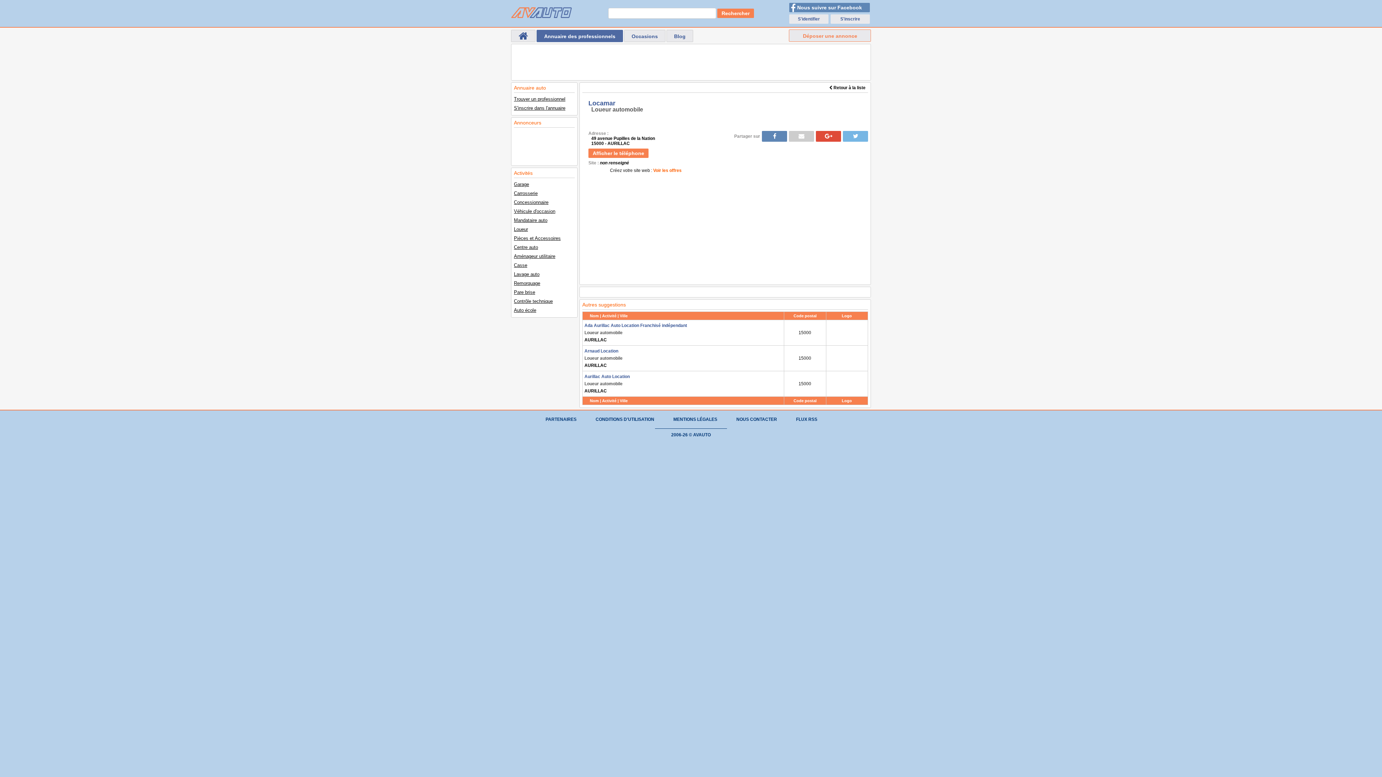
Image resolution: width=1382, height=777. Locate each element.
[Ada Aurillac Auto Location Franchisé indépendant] (847, 332)
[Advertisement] (691, 62)
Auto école (525, 310)
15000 (805, 332)
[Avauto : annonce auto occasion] (541, 12)
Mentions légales (695, 419)
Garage (521, 184)
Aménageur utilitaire (534, 256)
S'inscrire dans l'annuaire (539, 108)
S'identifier (809, 19)
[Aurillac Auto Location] (847, 383)
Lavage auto (526, 274)
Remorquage (527, 283)
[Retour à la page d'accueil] (523, 36)
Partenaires (561, 419)
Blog (680, 36)
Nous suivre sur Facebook (829, 7)
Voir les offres (667, 170)
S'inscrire (850, 19)
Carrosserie (526, 193)
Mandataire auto (530, 220)
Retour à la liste (849, 87)
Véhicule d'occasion (534, 211)
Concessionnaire (531, 202)
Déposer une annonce (830, 36)
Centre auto (526, 247)
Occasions (645, 36)
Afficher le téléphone (618, 153)
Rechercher (736, 13)
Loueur (521, 229)
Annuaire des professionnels (579, 36)
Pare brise (524, 292)
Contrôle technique (533, 301)
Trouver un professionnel (539, 99)
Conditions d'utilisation (625, 419)
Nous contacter (756, 419)
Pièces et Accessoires (537, 238)
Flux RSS (806, 419)
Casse (520, 265)
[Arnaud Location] (847, 358)
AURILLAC (635, 332)
